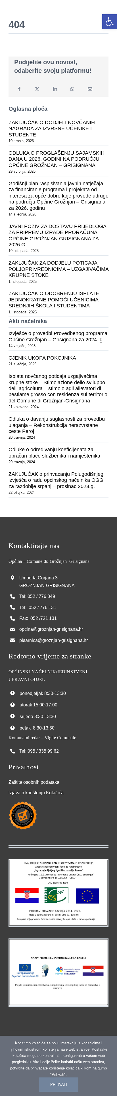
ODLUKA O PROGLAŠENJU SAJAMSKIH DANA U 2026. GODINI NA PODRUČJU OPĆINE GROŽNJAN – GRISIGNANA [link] (57, 159)
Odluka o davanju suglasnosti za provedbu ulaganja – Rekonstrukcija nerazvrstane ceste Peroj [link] (57, 425)
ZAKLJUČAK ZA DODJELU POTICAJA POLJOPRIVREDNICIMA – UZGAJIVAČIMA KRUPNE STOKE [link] (58, 269)
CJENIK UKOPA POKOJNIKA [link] (42, 358)
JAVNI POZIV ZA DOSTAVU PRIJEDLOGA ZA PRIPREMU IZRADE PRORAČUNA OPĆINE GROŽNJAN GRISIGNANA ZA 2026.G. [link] (57, 235)
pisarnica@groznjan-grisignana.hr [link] (53, 640)
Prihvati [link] (58, 1084)
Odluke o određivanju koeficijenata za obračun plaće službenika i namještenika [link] (54, 452)
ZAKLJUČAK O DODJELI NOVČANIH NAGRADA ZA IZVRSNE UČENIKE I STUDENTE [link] (52, 129)
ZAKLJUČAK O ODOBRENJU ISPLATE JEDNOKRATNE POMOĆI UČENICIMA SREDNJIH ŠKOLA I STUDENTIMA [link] (54, 300)
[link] (109, 21)
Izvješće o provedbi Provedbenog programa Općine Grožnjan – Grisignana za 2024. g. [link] (58, 336)
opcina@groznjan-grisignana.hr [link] (51, 629)
